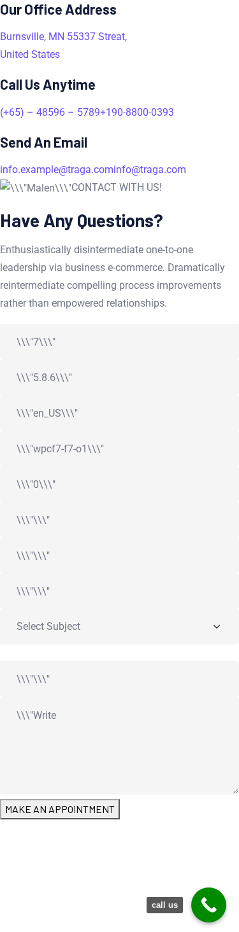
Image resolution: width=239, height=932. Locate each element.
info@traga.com (149, 169)
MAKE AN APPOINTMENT (60, 809)
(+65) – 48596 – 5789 (50, 112)
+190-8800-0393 (137, 112)
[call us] (208, 904)
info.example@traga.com (56, 169)
